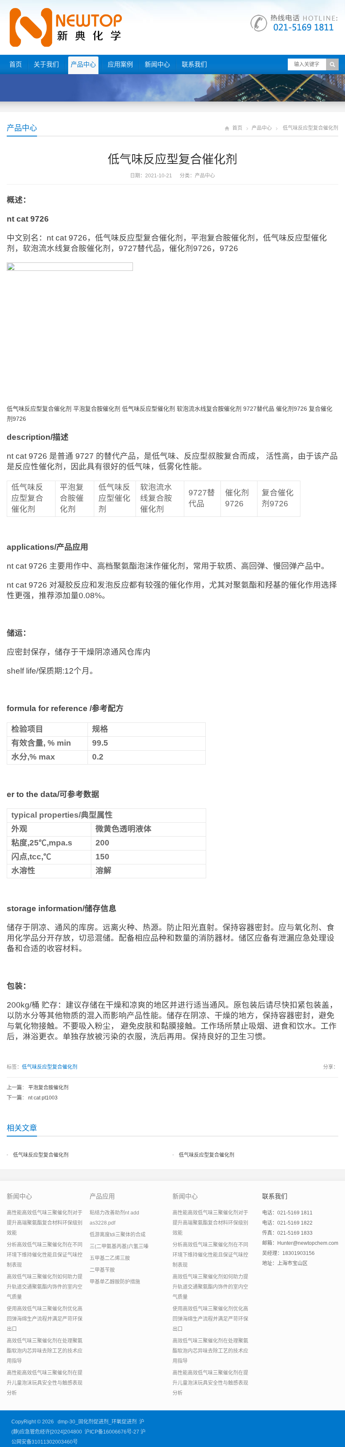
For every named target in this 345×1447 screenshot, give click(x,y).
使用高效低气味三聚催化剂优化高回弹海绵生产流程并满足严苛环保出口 (44, 1319)
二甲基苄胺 (102, 1270)
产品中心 (83, 64)
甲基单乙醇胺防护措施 (115, 1282)
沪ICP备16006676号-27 (112, 1432)
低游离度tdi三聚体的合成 (118, 1235)
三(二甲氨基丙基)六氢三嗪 (119, 1246)
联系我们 (194, 64)
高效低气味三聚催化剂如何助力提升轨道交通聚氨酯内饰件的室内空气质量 (44, 1287)
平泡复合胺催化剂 (48, 1088)
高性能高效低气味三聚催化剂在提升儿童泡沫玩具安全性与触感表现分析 (44, 1383)
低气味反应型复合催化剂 (49, 1067)
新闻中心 (157, 64)
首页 (15, 64)
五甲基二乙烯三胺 (110, 1258)
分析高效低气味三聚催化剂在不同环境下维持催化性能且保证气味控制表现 (44, 1255)
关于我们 (46, 64)
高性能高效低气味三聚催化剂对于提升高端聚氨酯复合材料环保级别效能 (44, 1223)
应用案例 (120, 64)
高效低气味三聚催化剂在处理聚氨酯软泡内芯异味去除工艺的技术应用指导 (44, 1351)
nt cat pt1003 (43, 1098)
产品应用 (102, 1196)
